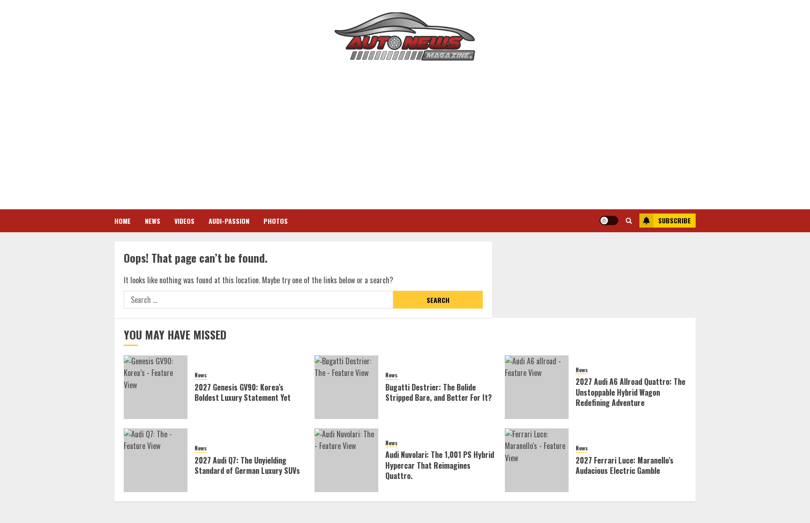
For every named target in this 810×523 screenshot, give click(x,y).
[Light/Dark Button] (609, 220)
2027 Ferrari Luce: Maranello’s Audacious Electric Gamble (625, 465)
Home (122, 221)
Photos (275, 221)
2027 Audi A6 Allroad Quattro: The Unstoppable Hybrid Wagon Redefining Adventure (630, 392)
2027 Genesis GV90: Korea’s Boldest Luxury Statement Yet (243, 392)
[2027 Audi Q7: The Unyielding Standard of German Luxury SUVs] (156, 460)
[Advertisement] (405, 139)
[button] (629, 220)
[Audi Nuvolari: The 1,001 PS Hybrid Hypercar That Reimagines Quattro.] (346, 460)
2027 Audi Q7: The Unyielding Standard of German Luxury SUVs (247, 465)
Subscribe (674, 220)
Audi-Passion (229, 221)
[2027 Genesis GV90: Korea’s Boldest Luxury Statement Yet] (156, 387)
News (152, 221)
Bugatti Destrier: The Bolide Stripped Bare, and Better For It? (438, 392)
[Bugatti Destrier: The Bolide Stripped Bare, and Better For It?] (346, 387)
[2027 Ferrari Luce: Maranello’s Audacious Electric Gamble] (537, 460)
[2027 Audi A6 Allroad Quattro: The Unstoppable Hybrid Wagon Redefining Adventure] (537, 387)
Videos (184, 221)
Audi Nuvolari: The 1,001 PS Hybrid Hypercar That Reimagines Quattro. (439, 465)
